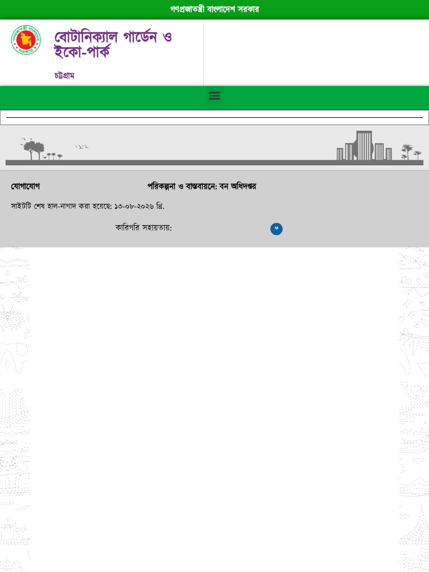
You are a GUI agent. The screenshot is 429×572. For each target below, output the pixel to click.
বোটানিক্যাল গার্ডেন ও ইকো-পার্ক (113, 45)
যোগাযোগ (25, 187)
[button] (215, 95)
